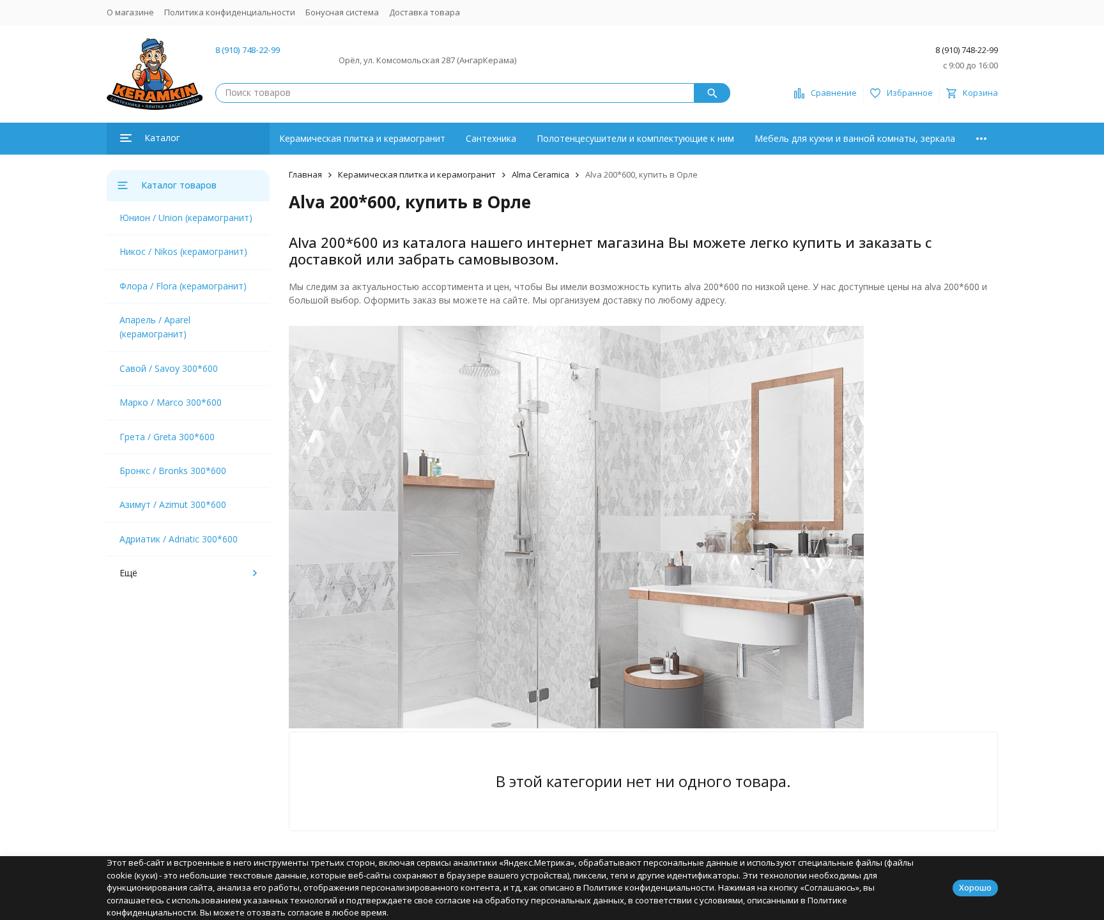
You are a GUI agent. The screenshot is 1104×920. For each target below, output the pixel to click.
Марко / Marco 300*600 (170, 402)
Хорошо (975, 887)
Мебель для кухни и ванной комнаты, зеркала (855, 138)
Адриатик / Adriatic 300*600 (178, 539)
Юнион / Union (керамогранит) (185, 217)
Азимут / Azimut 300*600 (172, 504)
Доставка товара (424, 12)
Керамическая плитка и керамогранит (362, 138)
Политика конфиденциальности (229, 12)
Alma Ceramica (540, 174)
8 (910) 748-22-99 (247, 50)
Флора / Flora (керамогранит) (183, 286)
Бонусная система (342, 12)
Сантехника (491, 138)
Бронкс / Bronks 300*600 (172, 470)
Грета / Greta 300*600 (167, 437)
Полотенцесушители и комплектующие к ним (635, 138)
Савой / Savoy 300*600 (168, 368)
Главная (305, 174)
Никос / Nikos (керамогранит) (183, 251)
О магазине (130, 12)
